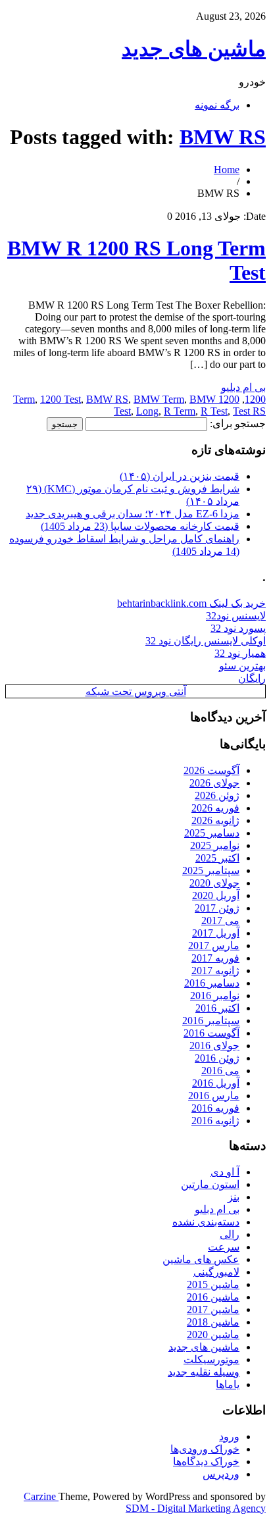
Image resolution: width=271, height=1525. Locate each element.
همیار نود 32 (240, 653)
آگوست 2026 (211, 770)
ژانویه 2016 (215, 1120)
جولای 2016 (214, 1045)
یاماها (227, 1384)
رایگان (252, 678)
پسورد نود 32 (238, 628)
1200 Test (60, 399)
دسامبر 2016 (211, 983)
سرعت (223, 1247)
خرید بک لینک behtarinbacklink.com (191, 603)
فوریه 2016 (215, 1108)
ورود (229, 1436)
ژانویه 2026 (215, 820)
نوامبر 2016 (214, 995)
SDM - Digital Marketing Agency (196, 1508)
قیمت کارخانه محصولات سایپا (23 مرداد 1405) (140, 526)
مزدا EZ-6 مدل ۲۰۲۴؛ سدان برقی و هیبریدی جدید (132, 513)
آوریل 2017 (215, 933)
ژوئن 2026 (217, 795)
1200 (255, 399)
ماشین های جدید (194, 49)
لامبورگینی (216, 1272)
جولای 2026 (214, 782)
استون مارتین (210, 1184)
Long (147, 411)
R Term (179, 411)
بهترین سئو (242, 665)
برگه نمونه (217, 105)
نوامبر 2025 (214, 845)
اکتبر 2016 (217, 1008)
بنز (233, 1196)
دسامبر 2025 (211, 833)
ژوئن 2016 (217, 1058)
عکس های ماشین (200, 1259)
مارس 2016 (213, 1095)
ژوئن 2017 (217, 908)
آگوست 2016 (211, 1033)
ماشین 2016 (213, 1297)
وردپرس (221, 1474)
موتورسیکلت (211, 1359)
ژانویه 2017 (215, 970)
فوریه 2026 (215, 808)
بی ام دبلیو (243, 387)
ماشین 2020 (213, 1334)
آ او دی (224, 1171)
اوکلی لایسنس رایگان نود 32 (205, 640)
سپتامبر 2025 (210, 870)
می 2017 (220, 920)
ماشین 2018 (213, 1322)
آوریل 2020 (215, 895)
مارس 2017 (213, 945)
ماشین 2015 (213, 1284)
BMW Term (159, 399)
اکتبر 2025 (217, 858)
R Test (214, 411)
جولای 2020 (214, 883)
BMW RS (223, 137)
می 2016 (220, 1070)
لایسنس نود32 (236, 615)
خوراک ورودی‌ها (204, 1449)
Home (226, 169)
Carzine (41, 1496)
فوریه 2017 (215, 958)
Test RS (249, 411)
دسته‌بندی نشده (205, 1222)
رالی (229, 1234)
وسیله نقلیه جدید (203, 1372)
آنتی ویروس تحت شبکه (136, 691)
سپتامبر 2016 (210, 1020)
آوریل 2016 (215, 1083)
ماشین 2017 (213, 1309)
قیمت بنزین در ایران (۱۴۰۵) (179, 476)
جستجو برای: (238, 423)
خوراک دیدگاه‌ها (206, 1461)
